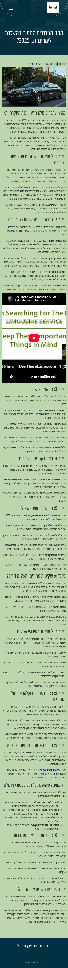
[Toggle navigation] (10, 8)
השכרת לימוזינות (35, 64)
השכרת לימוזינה (51, 64)
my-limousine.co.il (52, 770)
